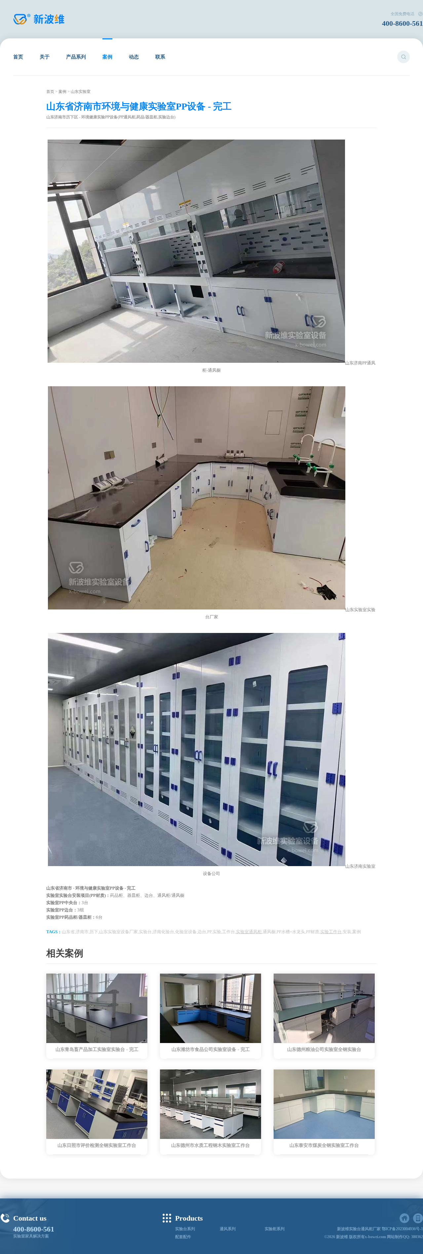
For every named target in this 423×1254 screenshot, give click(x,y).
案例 (107, 57)
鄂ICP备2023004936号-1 (402, 1229)
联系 (160, 57)
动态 (134, 57)
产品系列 (76, 57)
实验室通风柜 (249, 931)
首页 (18, 57)
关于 (45, 57)
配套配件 (183, 1236)
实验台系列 (185, 1229)
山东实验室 (81, 91)
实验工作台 (331, 931)
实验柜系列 (275, 1229)
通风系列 (228, 1229)
